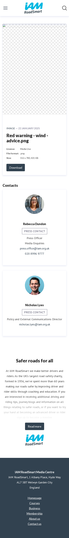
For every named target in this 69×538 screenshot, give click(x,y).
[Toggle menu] (5, 8)
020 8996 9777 (34, 253)
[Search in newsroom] (64, 8)
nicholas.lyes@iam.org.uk (34, 324)
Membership (34, 513)
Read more (34, 426)
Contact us (34, 524)
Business (34, 508)
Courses (34, 503)
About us (34, 518)
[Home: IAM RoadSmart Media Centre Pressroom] (33, 8)
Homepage (35, 498)
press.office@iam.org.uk (34, 248)
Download (15, 167)
